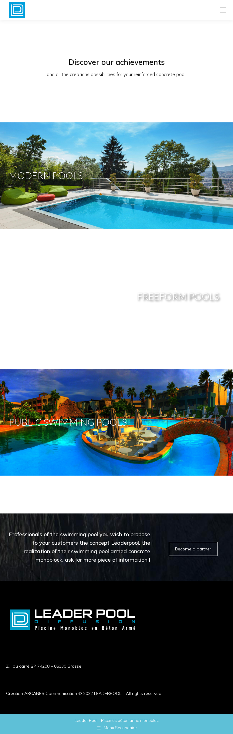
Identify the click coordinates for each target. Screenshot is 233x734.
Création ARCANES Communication (41, 693)
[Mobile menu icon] (223, 10)
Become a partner (193, 549)
